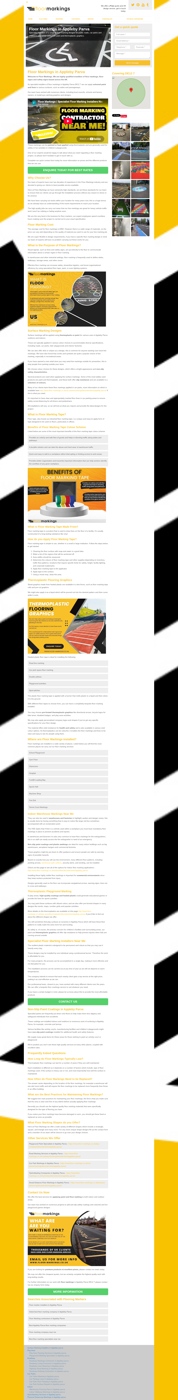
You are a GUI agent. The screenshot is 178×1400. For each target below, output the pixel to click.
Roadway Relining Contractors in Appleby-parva (49, 1371)
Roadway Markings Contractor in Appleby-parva (49, 1361)
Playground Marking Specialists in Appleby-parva (49, 1356)
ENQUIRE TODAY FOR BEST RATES (68, 170)
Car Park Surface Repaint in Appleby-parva (47, 1384)
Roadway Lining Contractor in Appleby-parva (47, 1363)
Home (30, 19)
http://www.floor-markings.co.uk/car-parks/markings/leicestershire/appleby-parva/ (73, 390)
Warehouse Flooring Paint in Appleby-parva (47, 1389)
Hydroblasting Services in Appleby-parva (44, 1395)
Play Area (43, 19)
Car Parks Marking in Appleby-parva (44, 1376)
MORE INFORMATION (68, 1291)
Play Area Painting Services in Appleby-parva (47, 1353)
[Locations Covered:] (26, 2)
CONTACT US (68, 1001)
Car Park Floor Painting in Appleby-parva (46, 1382)
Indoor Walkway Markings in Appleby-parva (47, 1392)
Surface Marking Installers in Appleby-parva (45, 1348)
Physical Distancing (135, 19)
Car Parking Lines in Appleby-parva (43, 1379)
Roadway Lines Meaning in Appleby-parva (46, 1366)
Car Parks (76, 19)
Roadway (59, 19)
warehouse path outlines (51, 863)
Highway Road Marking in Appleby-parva (46, 1369)
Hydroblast (107, 19)
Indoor (91, 19)
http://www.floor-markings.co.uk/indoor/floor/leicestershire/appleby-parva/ (58, 870)
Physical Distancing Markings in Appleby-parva (46, 1397)
